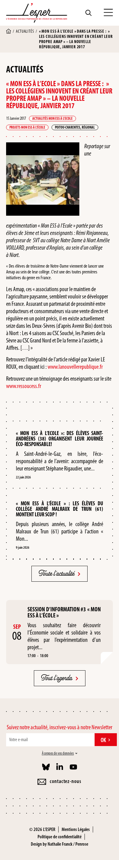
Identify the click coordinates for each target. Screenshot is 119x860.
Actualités (25, 31)
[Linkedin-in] (59, 767)
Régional (88, 127)
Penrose (81, 844)
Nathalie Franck (60, 844)
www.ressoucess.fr (23, 386)
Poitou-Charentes (67, 127)
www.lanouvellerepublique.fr (75, 366)
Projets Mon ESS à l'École (27, 127)
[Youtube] (73, 767)
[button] (108, 12)
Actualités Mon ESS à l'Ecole (52, 118)
